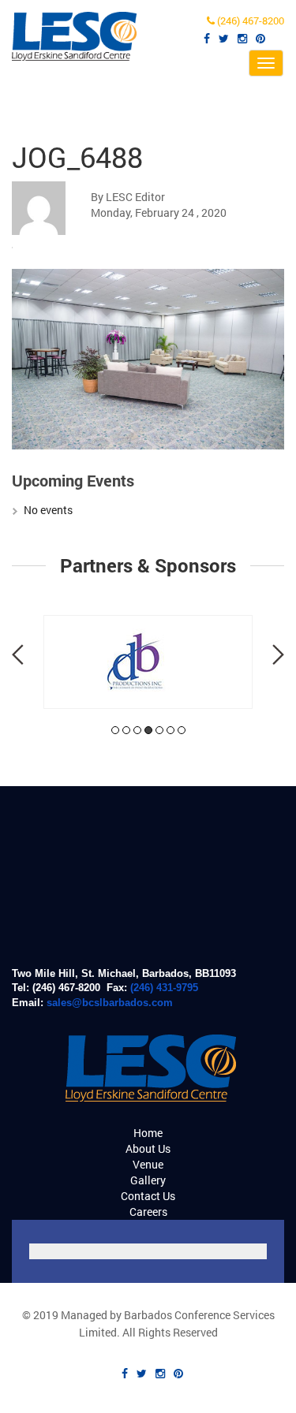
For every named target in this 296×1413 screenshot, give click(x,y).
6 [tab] (170, 730)
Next (278, 654)
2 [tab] (126, 730)
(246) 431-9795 (164, 988)
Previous (18, 654)
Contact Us (148, 1195)
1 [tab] (115, 730)
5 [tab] (159, 730)
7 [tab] (181, 730)
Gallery (148, 1180)
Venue (148, 1164)
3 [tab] (137, 730)
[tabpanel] (148, 662)
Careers (148, 1211)
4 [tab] (148, 730)
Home (148, 1132)
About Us (148, 1148)
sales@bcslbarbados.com (110, 1002)
